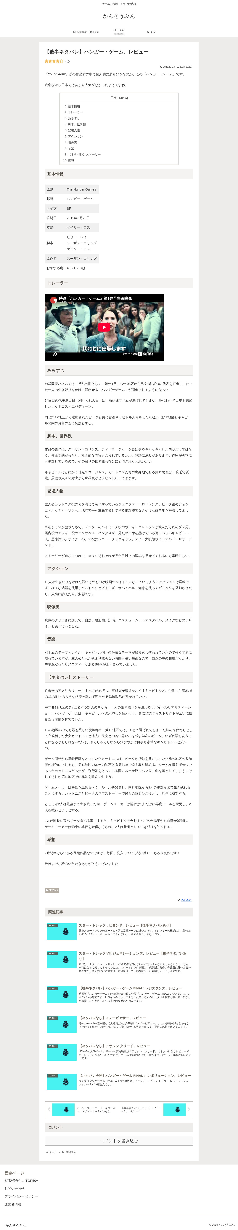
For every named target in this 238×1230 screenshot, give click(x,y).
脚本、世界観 (77, 124)
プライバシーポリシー (21, 1196)
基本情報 (74, 106)
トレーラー (75, 112)
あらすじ (74, 118)
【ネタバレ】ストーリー (84, 154)
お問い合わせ (14, 1188)
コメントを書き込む (119, 1141)
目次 (113, 98)
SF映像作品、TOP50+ (21, 1181)
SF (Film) (53, 890)
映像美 (72, 142)
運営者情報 (12, 1204)
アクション (75, 136)
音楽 (71, 148)
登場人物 (74, 130)
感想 (71, 160)
